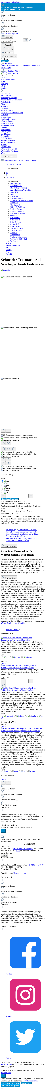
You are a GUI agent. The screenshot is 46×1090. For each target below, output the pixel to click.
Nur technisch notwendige (10, 1083)
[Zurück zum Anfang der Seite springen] (3, 1076)
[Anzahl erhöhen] (30, 496)
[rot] (6, 493)
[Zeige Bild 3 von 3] (7, 434)
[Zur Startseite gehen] (9, 33)
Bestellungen (6, 68)
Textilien (13, 233)
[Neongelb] (9, 716)
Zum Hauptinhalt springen (11, 2)
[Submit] (3, 831)
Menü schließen (10, 57)
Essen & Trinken (16, 198)
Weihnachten (15, 235)
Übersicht (5, 65)
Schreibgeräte (15, 220)
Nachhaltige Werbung (18, 188)
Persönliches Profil (16, 65)
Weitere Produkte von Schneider (13, 623)
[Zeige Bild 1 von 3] (2, 434)
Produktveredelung (13, 245)
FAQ (7, 248)
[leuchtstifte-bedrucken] (10, 379)
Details (3, 663)
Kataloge (9, 250)
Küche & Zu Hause (17, 207)
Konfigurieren (26, 1083)
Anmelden (5, 61)
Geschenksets (15, 205)
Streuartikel (14, 224)
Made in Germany (17, 211)
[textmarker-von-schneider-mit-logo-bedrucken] (19, 328)
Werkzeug (14, 241)
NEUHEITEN (15, 184)
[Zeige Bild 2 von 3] (4, 434)
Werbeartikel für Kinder (19, 239)
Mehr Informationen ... (31, 1081)
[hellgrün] (28, 657)
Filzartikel (14, 203)
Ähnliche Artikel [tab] (12, 630)
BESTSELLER (16, 186)
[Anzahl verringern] (3, 496)
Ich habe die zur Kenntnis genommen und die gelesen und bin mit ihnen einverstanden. (22, 851)
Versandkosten (6, 1064)
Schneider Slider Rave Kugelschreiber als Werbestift (20, 731)
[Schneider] (23, 270)
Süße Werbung (15, 226)
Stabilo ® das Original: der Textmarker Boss (17, 690)
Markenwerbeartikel (17, 213)
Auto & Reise (15, 192)
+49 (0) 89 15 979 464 (35, 865)
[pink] (6, 490)
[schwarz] (32, 771)
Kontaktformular (19, 873)
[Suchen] (25, 40)
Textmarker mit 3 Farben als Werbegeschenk (17, 668)
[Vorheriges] (3, 431)
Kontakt (9, 254)
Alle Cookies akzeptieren (10, 1086)
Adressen (26, 65)
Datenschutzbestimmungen (23, 849)
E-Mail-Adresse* (7, 827)
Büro (12, 194)
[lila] (41, 716)
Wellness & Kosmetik (18, 237)
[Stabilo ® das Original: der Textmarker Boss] (18, 688)
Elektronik (14, 196)
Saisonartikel (15, 218)
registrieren (9, 63)
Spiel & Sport (15, 222)
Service (8, 243)
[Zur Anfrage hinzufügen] (3, 685)
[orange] (7, 488)
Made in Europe (16, 209)
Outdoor (13, 216)
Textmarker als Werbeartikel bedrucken (15, 640)
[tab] (22, 533)
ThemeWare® (6, 1073)
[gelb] (6, 483)
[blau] (6, 481)
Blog (7, 252)
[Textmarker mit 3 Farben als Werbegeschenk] (18, 665)
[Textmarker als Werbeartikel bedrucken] (16, 638)
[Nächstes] (8, 431)
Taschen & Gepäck (17, 228)
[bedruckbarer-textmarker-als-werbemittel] (17, 277)
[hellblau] (16, 657)
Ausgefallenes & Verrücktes (20, 190)
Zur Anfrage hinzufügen (10, 499)
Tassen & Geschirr (17, 230)
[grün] (6, 486)
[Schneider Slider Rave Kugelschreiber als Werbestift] (21, 728)
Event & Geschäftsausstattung (21, 201)
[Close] (2, 446)
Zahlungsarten (35, 65)
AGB (18, 851)
